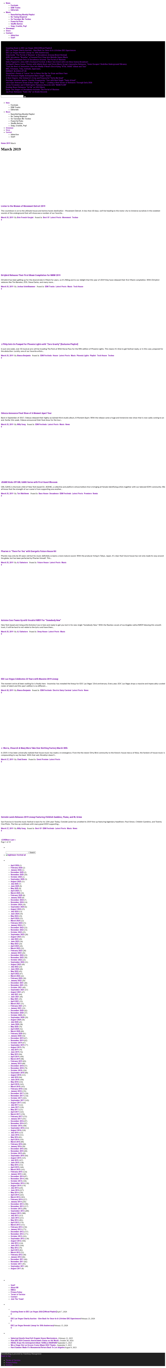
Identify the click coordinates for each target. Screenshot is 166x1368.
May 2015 (14, 1165)
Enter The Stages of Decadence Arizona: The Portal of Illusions (32, 89)
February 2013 (16, 1227)
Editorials (15, 10)
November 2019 (17, 1040)
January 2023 (16, 953)
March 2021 (15, 1003)
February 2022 (16, 978)
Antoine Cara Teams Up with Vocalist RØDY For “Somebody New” (31, 620)
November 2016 (17, 1123)
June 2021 (15, 997)
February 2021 (16, 1006)
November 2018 (17, 1068)
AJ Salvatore (22, 562)
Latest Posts (55, 217)
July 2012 (14, 1243)
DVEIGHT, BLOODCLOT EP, (16, 71)
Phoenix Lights (83, 355)
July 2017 (14, 1105)
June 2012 (15, 1245)
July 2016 (14, 1132)
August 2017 (16, 1103)
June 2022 (15, 969)
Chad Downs (22, 759)
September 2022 (17, 962)
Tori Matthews (23, 493)
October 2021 (16, 987)
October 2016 (16, 1126)
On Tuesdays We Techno (21, 19)
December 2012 (17, 1232)
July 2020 (14, 1022)
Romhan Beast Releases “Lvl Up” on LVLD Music (25, 87)
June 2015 (15, 1162)
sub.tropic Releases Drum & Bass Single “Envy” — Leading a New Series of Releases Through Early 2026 (49, 82)
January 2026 (16, 870)
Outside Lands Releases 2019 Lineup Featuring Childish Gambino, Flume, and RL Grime (41, 817)
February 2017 (16, 1116)
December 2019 (17, 1038)
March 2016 (15, 1142)
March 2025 (15, 893)
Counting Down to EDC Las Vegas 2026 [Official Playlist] (29, 48)
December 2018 (17, 1066)
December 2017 (17, 1093)
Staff (13, 37)
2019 (8, 143)
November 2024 (17, 902)
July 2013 (14, 1215)
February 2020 (16, 1033)
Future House (43, 562)
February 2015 (16, 1172)
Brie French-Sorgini (25, 217)
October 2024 (16, 904)
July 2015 (14, 1160)
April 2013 (15, 1222)
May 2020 (14, 1026)
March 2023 (15, 948)
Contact (9, 33)
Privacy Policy (16, 1292)
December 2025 (17, 872)
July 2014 (14, 1188)
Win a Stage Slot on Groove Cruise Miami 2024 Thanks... (34, 1345)
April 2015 (15, 1167)
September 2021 (17, 990)
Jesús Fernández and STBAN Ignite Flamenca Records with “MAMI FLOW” (36, 85)
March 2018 (15, 1086)
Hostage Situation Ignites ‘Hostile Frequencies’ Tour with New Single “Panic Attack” (41, 80)
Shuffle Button (17, 24)
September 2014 (17, 1183)
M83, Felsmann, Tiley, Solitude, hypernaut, (23, 69)
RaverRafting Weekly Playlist (23, 14)
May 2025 (14, 888)
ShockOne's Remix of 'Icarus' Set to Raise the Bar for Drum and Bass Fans (37, 73)
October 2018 (16, 1070)
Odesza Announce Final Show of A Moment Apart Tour (26, 413)
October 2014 (16, 1181)
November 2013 (17, 1206)
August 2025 (16, 881)
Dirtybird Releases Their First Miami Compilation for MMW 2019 (30, 275)
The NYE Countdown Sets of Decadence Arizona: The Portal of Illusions (36, 59)
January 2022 (16, 980)
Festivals (14, 5)
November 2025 (17, 874)
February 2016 (16, 1144)
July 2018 (14, 1077)
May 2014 (14, 1192)
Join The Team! (17, 1299)
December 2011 (17, 1259)
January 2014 (16, 1202)
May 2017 (14, 1109)
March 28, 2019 (7, 690)
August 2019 (16, 1047)
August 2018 (16, 1075)
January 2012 (16, 1257)
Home (3, 143)
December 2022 (17, 955)
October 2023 (16, 932)
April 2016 (15, 1139)
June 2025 (15, 886)
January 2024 (16, 925)
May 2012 (14, 1248)
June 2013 (15, 1218)
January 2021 (16, 1008)
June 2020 (15, 1024)
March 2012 (15, 1252)
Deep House (42, 631)
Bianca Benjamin (24, 355)
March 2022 (15, 976)
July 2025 (14, 884)
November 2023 (17, 930)
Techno (75, 217)
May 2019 (14, 1054)
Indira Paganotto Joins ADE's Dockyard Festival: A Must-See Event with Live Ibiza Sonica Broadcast (47, 62)
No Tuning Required (19, 17)
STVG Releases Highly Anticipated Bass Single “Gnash (28, 76)
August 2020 (16, 1020)
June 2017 (15, 1107)
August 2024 (16, 909)
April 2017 (15, 1112)
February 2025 (16, 895)
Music (8, 12)
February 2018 (16, 1089)
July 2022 (14, 967)
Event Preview (42, 759)
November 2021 (17, 985)
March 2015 (15, 1169)
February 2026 (16, 868)
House (55, 355)
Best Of (46, 217)
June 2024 (15, 914)
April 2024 (15, 918)
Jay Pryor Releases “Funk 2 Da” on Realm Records (26, 92)
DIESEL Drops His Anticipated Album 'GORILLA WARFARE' (34, 1343)
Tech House (78, 286)
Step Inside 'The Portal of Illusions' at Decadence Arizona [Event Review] (36, 55)
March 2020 (15, 1031)
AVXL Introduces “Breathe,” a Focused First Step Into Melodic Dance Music (37, 57)
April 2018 (15, 1084)
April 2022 (15, 974)
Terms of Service (18, 1294)
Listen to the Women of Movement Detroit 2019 (23, 206)
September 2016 (17, 1128)
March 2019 (15, 1059)
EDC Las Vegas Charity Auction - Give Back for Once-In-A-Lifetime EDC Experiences (41, 50)
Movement (66, 217)
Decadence (54, 493)
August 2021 (16, 992)
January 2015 (16, 1174)
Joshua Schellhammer (26, 286)
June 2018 (15, 1079)
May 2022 (14, 971)
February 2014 (16, 1199)
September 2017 (17, 1100)
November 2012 (17, 1234)
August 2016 (16, 1130)
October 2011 (16, 1264)
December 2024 (17, 900)
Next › (8, 840)
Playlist (93, 355)
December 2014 (17, 1176)
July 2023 (14, 939)
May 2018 (14, 1082)
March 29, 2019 (7, 217)
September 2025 (17, 879)
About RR (14, 1287)
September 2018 (17, 1073)
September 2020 (17, 1017)
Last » (13, 840)
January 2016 (16, 1146)
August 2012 (16, 1241)
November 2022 (17, 957)
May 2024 (14, 916)
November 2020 (17, 1013)
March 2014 (15, 1197)
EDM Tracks (15, 8)
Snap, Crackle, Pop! (19, 26)
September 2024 (17, 907)
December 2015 (17, 1149)
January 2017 (16, 1119)
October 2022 (16, 960)
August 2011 (16, 1268)
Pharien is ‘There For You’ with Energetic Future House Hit (28, 551)
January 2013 (16, 1229)
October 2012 (16, 1236)
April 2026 (15, 865)
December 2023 (17, 927)
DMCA (13, 1290)
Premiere (88, 493)
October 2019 (16, 1043)
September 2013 (17, 1211)
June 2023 (15, 941)
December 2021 (17, 983)
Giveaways (10, 28)
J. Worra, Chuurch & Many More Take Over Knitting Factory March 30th (34, 748)
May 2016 (14, 1137)
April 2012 (15, 1250)
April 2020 (15, 1029)
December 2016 (17, 1121)
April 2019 (15, 1056)
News (8, 3)
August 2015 (16, 1158)
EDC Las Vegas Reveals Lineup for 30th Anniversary (27, 53)
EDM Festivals (46, 355)
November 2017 (17, 1096)
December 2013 (17, 1204)
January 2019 (16, 1063)
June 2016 (15, 1135)
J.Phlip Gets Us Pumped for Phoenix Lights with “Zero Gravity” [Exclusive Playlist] (39, 344)
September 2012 (17, 1238)
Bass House (43, 493)
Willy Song (21, 424)
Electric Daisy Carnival (62, 690)
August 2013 (16, 1213)
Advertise (15, 35)
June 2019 (15, 1052)
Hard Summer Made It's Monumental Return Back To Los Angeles (38, 1347)
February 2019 (16, 1061)
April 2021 (15, 1001)
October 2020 (16, 1015)
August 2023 (16, 937)
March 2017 (15, 1114)
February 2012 (16, 1255)
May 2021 (14, 999)
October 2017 (16, 1098)
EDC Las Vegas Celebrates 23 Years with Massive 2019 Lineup (29, 679)
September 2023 (17, 934)
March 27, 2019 (7, 759)
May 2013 (14, 1220)
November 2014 (17, 1179)
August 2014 (16, 1185)
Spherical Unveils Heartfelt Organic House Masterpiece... (35, 1338)
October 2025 (16, 877)
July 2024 (14, 911)
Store (8, 31)
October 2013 (16, 1208)
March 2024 (15, 921)
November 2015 (17, 1151)
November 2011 (17, 1261)
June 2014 (15, 1190)
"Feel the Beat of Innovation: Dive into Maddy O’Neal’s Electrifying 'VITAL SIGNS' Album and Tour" (46, 66)
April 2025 (15, 891)
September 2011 (17, 1266)
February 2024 (16, 923)
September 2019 (17, 1045)
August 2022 (16, 964)
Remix (95, 493)
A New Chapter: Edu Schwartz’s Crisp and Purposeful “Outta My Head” (35, 78)
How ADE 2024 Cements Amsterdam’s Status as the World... (35, 1340)
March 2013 (15, 1225)
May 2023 (14, 944)
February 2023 (16, 950)
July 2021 (14, 994)
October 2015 (16, 1153)
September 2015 (17, 1155)
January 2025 (16, 897)
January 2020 (16, 1036)
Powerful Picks (17, 21)
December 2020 (17, 1010)
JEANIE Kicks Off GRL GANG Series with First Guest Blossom (29, 482)
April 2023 (15, 946)
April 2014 (15, 1195)
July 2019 (14, 1050)
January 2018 (16, 1091)
